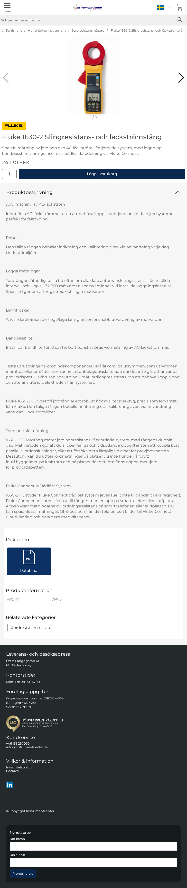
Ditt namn (17, 839)
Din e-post (17, 855)
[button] (181, 77)
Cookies (12, 771)
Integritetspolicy (19, 767)
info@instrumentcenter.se (27, 747)
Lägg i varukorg (102, 174)
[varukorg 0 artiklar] (179, 7)
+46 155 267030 (18, 743)
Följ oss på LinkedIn (30, 785)
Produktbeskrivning (29, 192)
